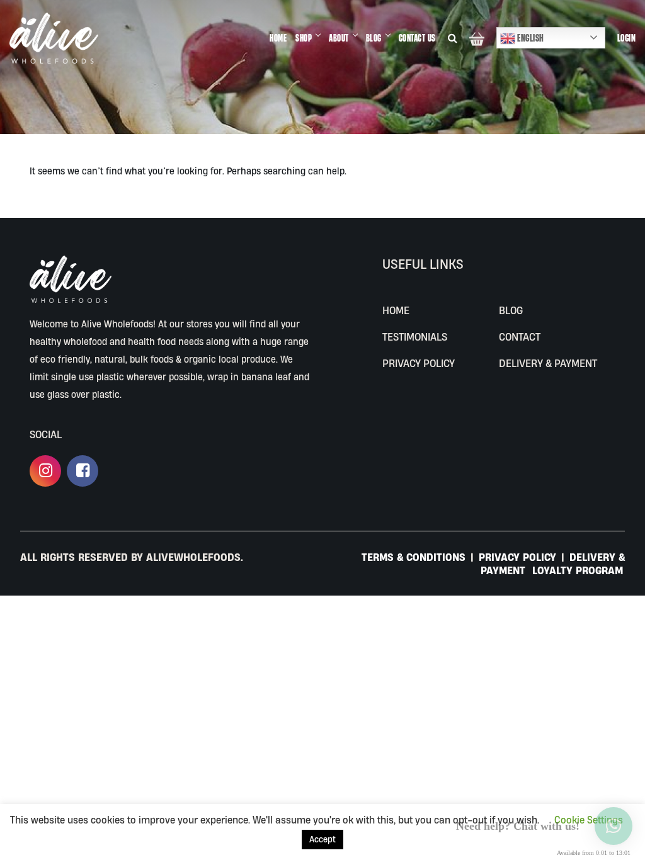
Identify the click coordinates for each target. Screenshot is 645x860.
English (529, 38)
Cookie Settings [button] (588, 819)
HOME (278, 37)
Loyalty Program (577, 570)
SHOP (303, 37)
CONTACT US (417, 37)
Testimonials (414, 336)
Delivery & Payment (548, 363)
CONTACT (519, 336)
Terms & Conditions (415, 557)
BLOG (374, 37)
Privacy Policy (418, 363)
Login (626, 38)
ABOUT (339, 37)
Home (395, 310)
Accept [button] (322, 839)
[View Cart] (476, 38)
